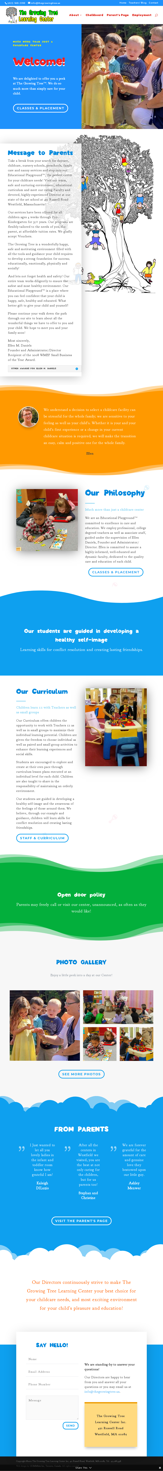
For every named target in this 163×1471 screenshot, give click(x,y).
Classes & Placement (40, 108)
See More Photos (81, 1074)
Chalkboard (94, 15)
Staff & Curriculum (42, 838)
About (74, 15)
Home (123, 3)
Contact (153, 3)
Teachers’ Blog (137, 3)
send (70, 1425)
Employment (142, 15)
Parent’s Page (118, 15)
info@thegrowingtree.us (102, 1392)
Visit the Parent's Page (81, 1221)
